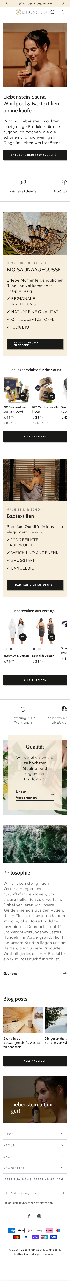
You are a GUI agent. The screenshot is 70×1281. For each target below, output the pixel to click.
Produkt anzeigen (23, 637)
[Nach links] (7, 3)
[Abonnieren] (64, 1193)
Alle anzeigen (35, 436)
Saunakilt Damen (43, 655)
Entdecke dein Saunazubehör (35, 154)
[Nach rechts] (63, 3)
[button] (52, 12)
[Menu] (6, 12)
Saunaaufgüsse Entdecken (26, 344)
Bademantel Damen (16, 655)
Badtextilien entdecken (35, 584)
